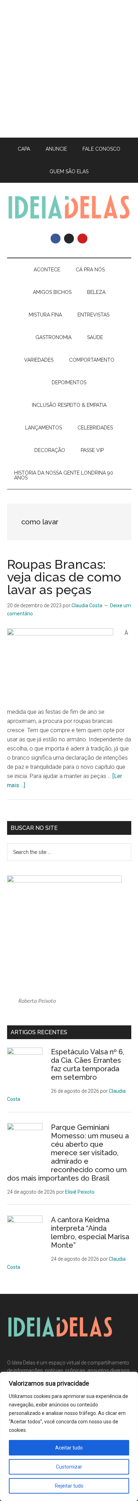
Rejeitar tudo (69, 1486)
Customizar (69, 1467)
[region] (69, 1436)
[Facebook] (56, 238)
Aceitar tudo (69, 1448)
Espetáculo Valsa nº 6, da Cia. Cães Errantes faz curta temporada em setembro (87, 1064)
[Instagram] (69, 238)
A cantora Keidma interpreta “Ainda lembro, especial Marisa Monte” (90, 1232)
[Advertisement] (69, 69)
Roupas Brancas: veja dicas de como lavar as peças (64, 577)
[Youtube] (82, 238)
